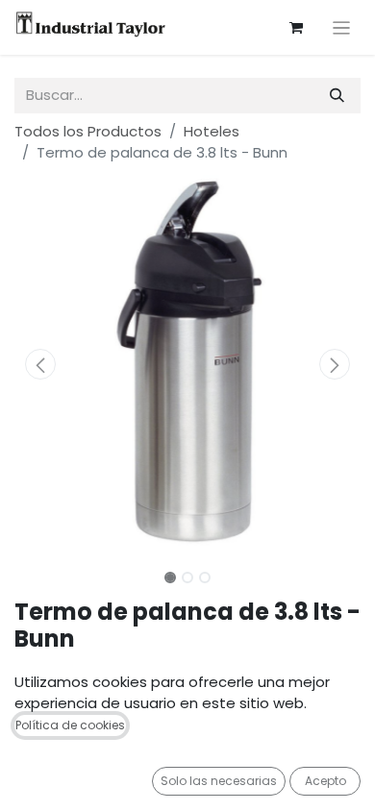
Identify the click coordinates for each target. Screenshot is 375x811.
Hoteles (211, 131)
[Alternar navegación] (342, 27)
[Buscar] (337, 95)
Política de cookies (70, 725)
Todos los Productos (88, 131)
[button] (40, 364)
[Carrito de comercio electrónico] (296, 28)
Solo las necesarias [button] (219, 781)
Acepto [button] (325, 781)
